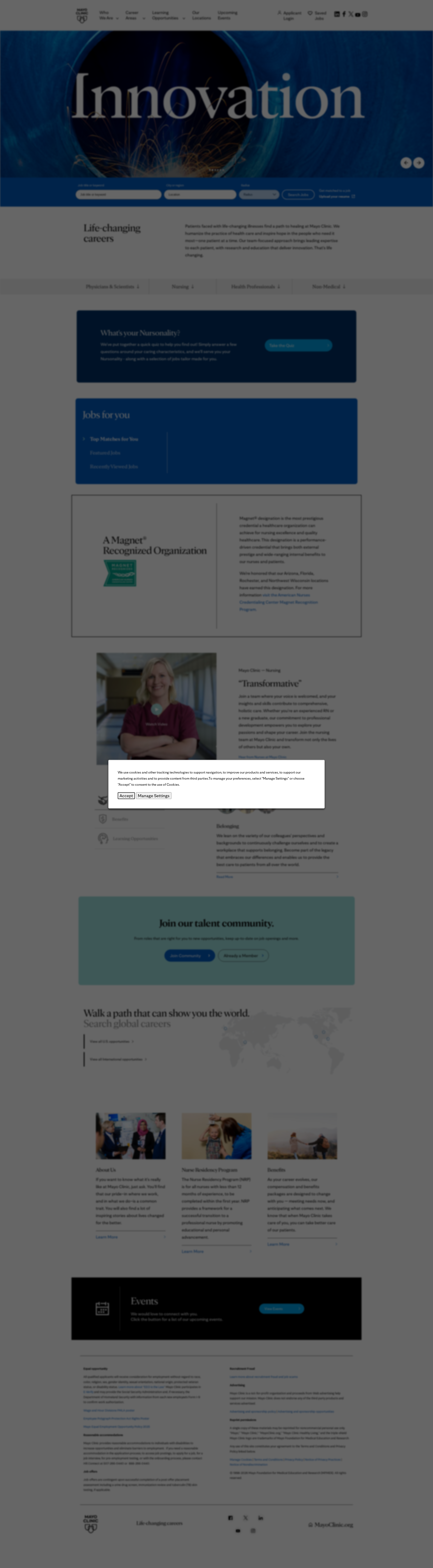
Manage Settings (154, 795)
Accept (126, 795)
